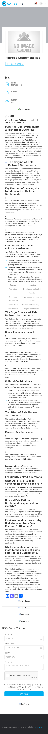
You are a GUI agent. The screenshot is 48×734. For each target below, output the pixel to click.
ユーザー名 (8, 634)
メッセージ (8, 662)
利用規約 (10, 687)
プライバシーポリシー (26, 687)
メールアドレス (9, 643)
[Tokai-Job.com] (13, 3)
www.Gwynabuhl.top (34, 487)
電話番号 (7, 653)
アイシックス (40, 727)
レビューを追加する (15, 64)
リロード (27, 675)
